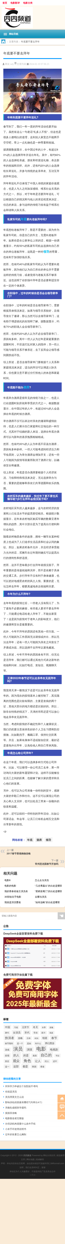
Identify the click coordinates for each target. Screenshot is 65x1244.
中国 (7, 1027)
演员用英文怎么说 (14, 1096)
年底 (24, 219)
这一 (7, 1066)
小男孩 (33, 1174)
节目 (57, 1055)
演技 (29, 1049)
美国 (35, 1055)
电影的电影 (10, 885)
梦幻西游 (49, 1043)
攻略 (20, 1038)
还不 (55, 1061)
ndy (12, 64)
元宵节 (25, 1027)
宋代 (27, 1032)
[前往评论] (61, 1106)
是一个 (20, 1043)
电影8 (7, 880)
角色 (27, 1060)
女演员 (16, 1032)
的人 (16, 1055)
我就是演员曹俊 (12, 902)
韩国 (34, 1066)
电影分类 (27, 2)
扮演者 (9, 1037)
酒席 (26, 387)
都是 (25, 1066)
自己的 (46, 1054)
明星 (44, 1038)
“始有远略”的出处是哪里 (47, 902)
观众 (16, 1060)
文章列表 (13, 41)
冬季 (44, 1027)
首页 (4, 2)
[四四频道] (32, 17)
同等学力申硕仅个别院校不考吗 (21, 1086)
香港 (42, 1066)
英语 (7, 1061)
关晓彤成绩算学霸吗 (15, 1107)
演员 (18, 1048)
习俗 (16, 1027)
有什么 (38, 1043)
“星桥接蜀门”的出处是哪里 (48, 891)
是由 (29, 1043)
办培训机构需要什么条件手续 (20, 1123)
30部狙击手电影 (12, 896)
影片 (44, 1032)
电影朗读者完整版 (14, 1118)
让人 (38, 1061)
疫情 (7, 1055)
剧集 (51, 1027)
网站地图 (30, 1159)
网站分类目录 (49, 1155)
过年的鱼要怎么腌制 (15, 1134)
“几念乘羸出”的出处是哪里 (48, 885)
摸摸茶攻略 (11, 1113)
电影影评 (15, 2)
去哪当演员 (40, 896)
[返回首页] (61, 1098)
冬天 (35, 1027)
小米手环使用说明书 (15, 1129)
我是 (51, 1032)
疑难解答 (40, 1159)
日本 (29, 1038)
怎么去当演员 (42, 880)
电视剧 (54, 1049)
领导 (46, 251)
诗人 (47, 1061)
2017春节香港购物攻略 (19, 853)
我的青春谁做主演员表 (16, 891)
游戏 (7, 1049)
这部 (16, 1066)
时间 (36, 1038)
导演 (36, 1032)
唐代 (7, 1032)
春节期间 (9, 1043)
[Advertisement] (32, 1211)
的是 (26, 1055)
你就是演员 (11, 1091)
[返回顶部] (61, 1115)
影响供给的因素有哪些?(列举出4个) (23, 1102)
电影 (41, 1048)
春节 (54, 1038)
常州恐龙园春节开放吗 (46, 863)
